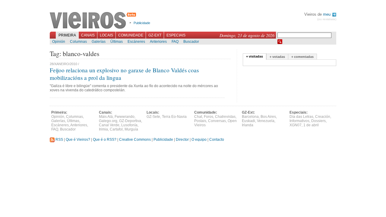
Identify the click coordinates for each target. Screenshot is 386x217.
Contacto (216, 139)
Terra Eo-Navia (174, 117)
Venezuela (265, 121)
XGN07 (296, 125)
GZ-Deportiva (130, 121)
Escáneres (136, 41)
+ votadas (277, 56)
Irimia (103, 129)
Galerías (99, 41)
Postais (200, 121)
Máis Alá (106, 117)
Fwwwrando (124, 117)
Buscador (191, 41)
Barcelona (250, 117)
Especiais (175, 35)
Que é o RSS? (104, 139)
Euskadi (248, 121)
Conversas (217, 121)
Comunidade (130, 35)
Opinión (58, 41)
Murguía (131, 129)
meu (327, 14)
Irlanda (247, 125)
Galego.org (108, 121)
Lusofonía (129, 125)
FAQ (175, 41)
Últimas (116, 41)
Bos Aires (268, 117)
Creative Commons (135, 139)
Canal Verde (109, 125)
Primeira (67, 35)
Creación (322, 117)
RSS (59, 139)
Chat (198, 117)
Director (182, 139)
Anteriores (158, 41)
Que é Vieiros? (78, 139)
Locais (106, 35)
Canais (88, 35)
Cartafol (116, 129)
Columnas (78, 41)
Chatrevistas (225, 117)
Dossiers (318, 121)
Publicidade (142, 23)
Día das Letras (301, 117)
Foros (208, 117)
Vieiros (94, 21)
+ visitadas (254, 56)
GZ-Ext (154, 35)
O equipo (199, 139)
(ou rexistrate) (326, 19)
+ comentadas (302, 56)
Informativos (299, 121)
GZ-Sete (153, 117)
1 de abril (311, 125)
